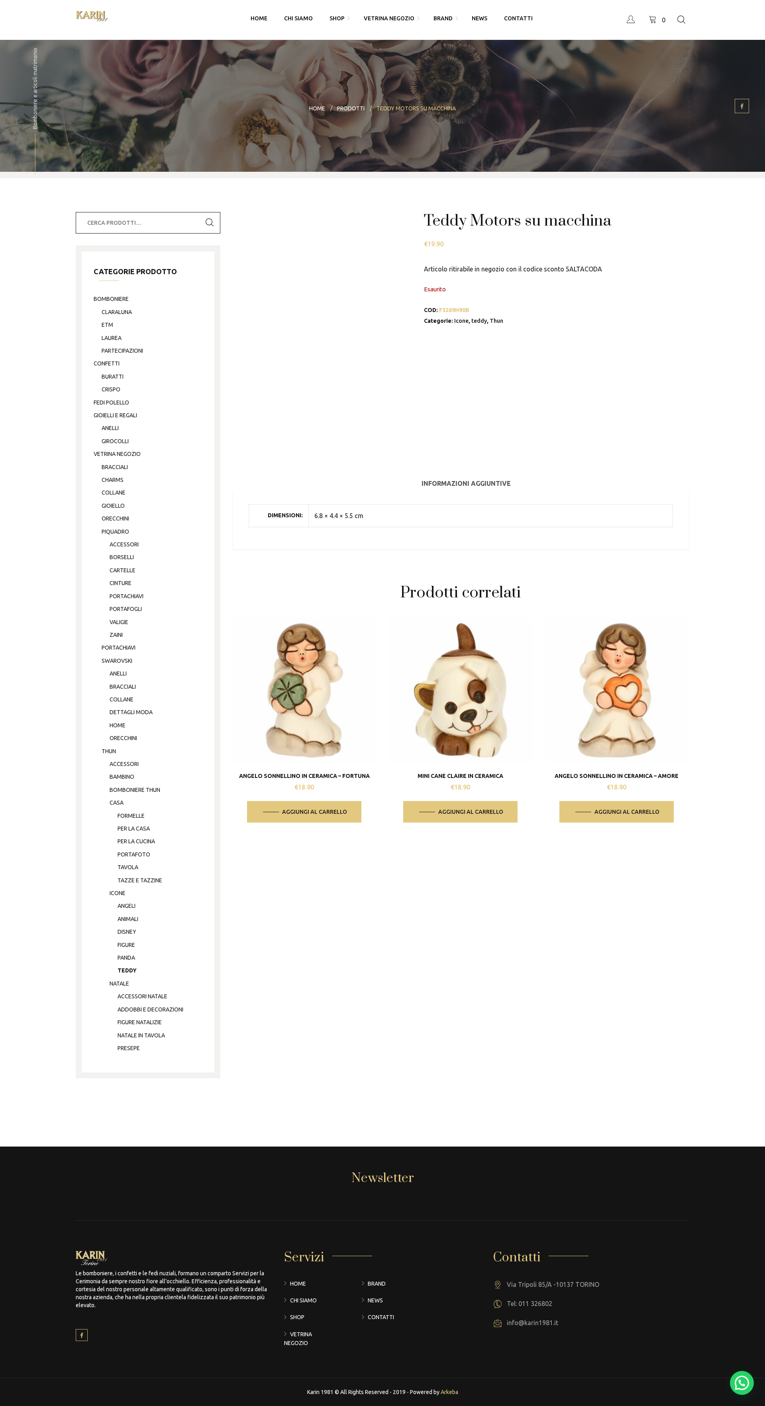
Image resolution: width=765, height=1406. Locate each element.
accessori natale (142, 996)
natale (119, 983)
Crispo (111, 389)
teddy (479, 321)
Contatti (381, 1317)
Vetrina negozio (117, 454)
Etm (107, 325)
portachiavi (126, 596)
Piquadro (115, 531)
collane (114, 492)
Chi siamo (303, 1300)
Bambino (122, 777)
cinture (120, 583)
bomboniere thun (135, 790)
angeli (126, 906)
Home (298, 1283)
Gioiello (113, 506)
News (375, 1300)
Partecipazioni (122, 351)
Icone (461, 321)
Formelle (131, 816)
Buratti (113, 376)
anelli (110, 428)
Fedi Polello (111, 402)
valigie (119, 622)
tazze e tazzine (140, 880)
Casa (117, 802)
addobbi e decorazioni (150, 1009)
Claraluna (117, 312)
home (118, 725)
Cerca (210, 223)
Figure (126, 945)
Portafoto (134, 854)
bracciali (115, 467)
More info (310, 713)
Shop (297, 1317)
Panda (126, 957)
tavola (128, 867)
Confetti (107, 363)
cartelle (122, 570)
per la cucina (136, 841)
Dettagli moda (131, 712)
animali (128, 919)
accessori (124, 544)
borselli (122, 557)
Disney (127, 932)
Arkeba (449, 1392)
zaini (116, 635)
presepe (129, 1048)
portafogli (126, 609)
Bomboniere (111, 299)
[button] (742, 1383)
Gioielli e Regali (115, 415)
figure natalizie (140, 1022)
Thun (496, 321)
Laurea (112, 338)
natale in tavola (141, 1035)
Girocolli (115, 441)
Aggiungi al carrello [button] (314, 812)
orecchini (115, 518)
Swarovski (117, 661)
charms (113, 480)
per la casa (134, 828)
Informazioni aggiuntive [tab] (466, 483)
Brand (377, 1283)
